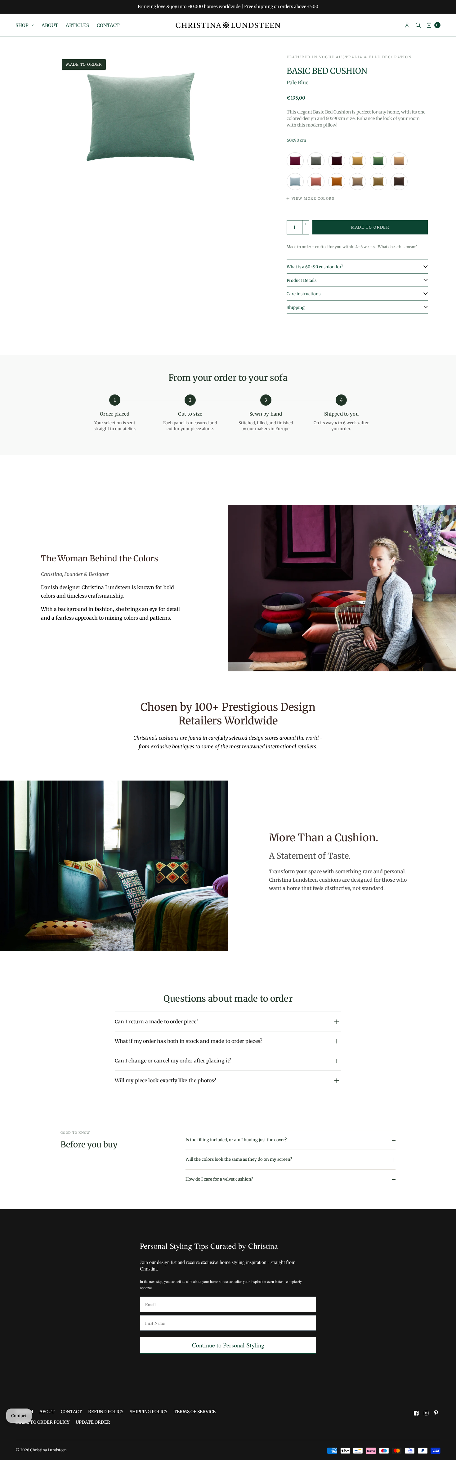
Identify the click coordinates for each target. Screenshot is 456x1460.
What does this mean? (397, 246)
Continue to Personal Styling (228, 1345)
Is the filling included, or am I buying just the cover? (236, 1139)
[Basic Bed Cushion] (295, 160)
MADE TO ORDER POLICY (42, 1422)
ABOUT (50, 25)
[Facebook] (416, 1413)
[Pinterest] (436, 1413)
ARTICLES (77, 25)
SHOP (22, 25)
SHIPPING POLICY (149, 1411)
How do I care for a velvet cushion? (219, 1179)
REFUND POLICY (105, 1411)
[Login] (407, 25)
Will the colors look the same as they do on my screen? (239, 1159)
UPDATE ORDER (93, 1422)
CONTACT (108, 25)
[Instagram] (426, 1413)
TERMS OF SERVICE (195, 1411)
